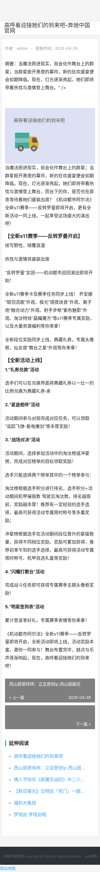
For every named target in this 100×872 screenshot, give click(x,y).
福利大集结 (25, 803)
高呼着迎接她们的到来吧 (38, 756)
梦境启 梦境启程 (30, 814)
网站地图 (8, 868)
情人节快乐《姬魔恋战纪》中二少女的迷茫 (50, 779)
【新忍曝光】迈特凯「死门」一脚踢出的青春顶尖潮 (50, 791)
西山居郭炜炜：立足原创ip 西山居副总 (50, 768)
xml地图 (91, 856)
